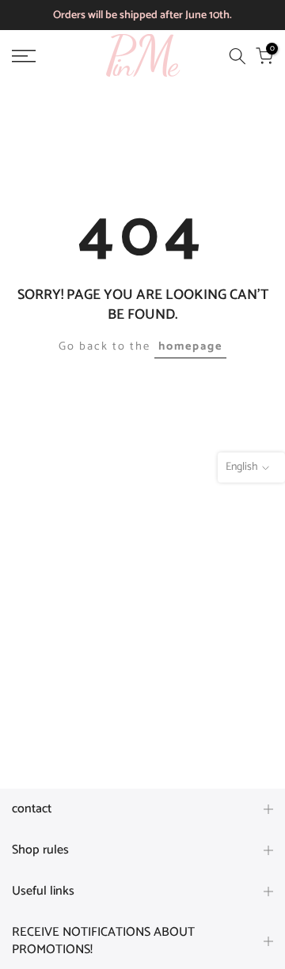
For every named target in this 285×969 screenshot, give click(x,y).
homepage (190, 346)
